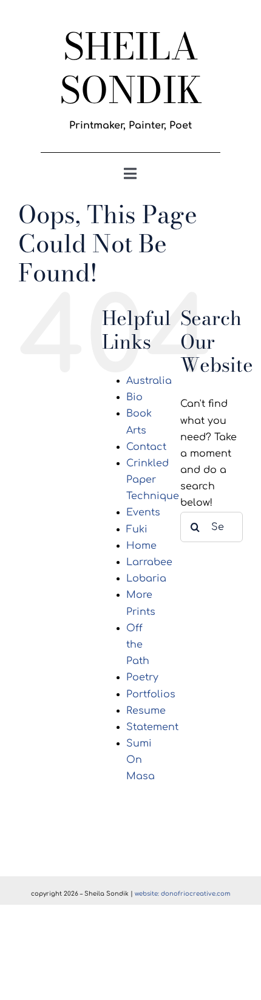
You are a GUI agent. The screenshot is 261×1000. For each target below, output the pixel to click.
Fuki (136, 529)
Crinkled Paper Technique (152, 480)
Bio (134, 397)
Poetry (142, 677)
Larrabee (149, 562)
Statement (152, 727)
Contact (146, 446)
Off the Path (137, 644)
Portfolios (150, 694)
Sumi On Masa (140, 760)
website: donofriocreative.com (182, 893)
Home (141, 545)
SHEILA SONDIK (130, 68)
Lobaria (146, 578)
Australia (149, 380)
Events (143, 512)
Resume (146, 710)
